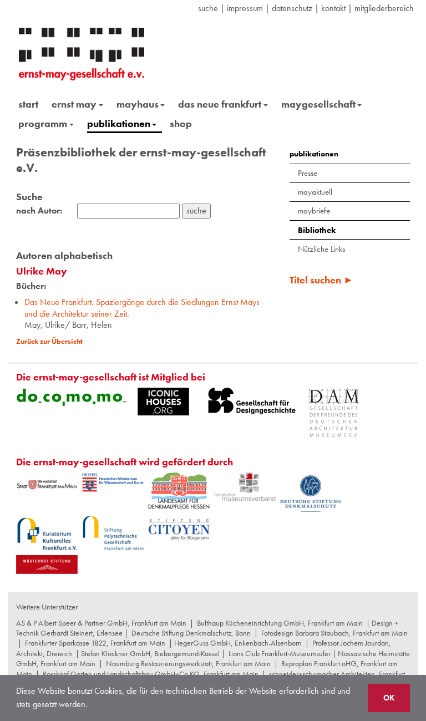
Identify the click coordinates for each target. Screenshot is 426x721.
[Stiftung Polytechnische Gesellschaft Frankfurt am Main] (113, 533)
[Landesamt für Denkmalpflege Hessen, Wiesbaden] (179, 491)
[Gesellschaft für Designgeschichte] (252, 401)
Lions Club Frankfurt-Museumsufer (280, 653)
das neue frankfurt (219, 104)
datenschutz (292, 8)
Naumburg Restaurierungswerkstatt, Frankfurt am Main (188, 663)
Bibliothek (317, 230)
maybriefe (314, 210)
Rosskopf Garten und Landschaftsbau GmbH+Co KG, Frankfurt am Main (150, 674)
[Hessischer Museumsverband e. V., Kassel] (245, 487)
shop (181, 123)
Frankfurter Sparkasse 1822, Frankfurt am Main (95, 643)
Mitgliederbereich (384, 8)
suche (208, 8)
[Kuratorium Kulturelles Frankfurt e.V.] (47, 533)
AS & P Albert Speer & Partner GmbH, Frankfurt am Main (101, 623)
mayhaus (137, 104)
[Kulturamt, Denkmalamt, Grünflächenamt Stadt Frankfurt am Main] (47, 484)
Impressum (245, 8)
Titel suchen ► (321, 279)
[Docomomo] (71, 397)
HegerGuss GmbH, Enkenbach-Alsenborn (238, 643)
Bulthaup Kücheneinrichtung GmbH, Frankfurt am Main (280, 623)
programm (42, 123)
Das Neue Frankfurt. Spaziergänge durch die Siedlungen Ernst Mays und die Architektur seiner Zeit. (142, 307)
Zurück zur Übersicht (49, 341)
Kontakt (333, 8)
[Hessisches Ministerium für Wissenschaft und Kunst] (113, 482)
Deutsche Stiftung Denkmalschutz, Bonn (191, 633)
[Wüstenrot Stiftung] (47, 564)
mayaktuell (315, 191)
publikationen (118, 123)
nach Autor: (39, 210)
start (28, 104)
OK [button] (388, 698)
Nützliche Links (321, 249)
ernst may (74, 104)
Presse (307, 173)
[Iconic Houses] (163, 401)
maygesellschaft (318, 104)
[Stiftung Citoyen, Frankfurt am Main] (179, 528)
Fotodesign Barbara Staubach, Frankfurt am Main (334, 633)
